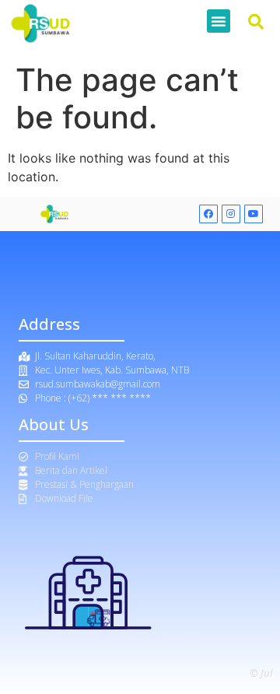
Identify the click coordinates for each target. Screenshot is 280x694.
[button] (218, 21)
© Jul (261, 673)
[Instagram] (231, 214)
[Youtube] (253, 214)
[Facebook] (208, 214)
